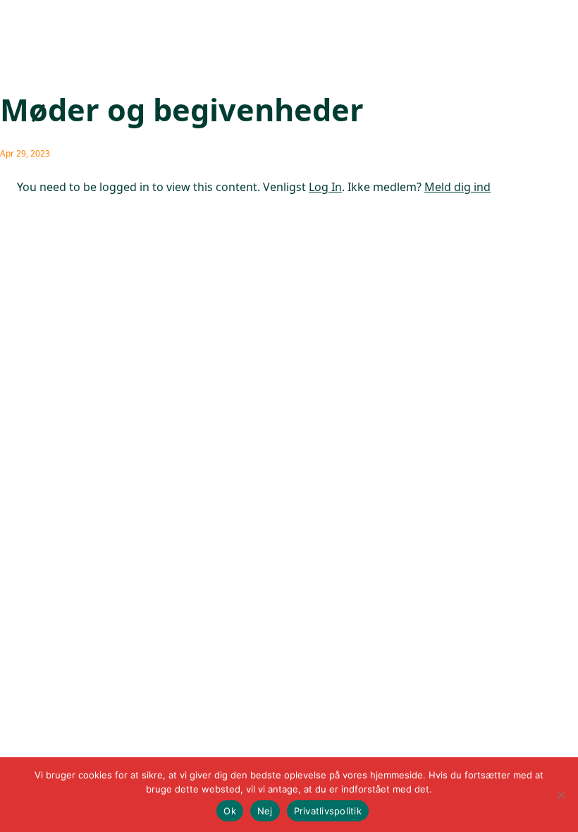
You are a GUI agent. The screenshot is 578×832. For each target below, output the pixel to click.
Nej (265, 810)
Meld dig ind (457, 187)
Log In (325, 187)
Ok (229, 810)
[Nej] (560, 795)
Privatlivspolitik (328, 810)
